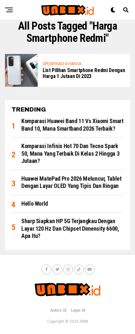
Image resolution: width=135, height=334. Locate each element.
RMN (84, 321)
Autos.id (58, 310)
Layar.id (78, 310)
